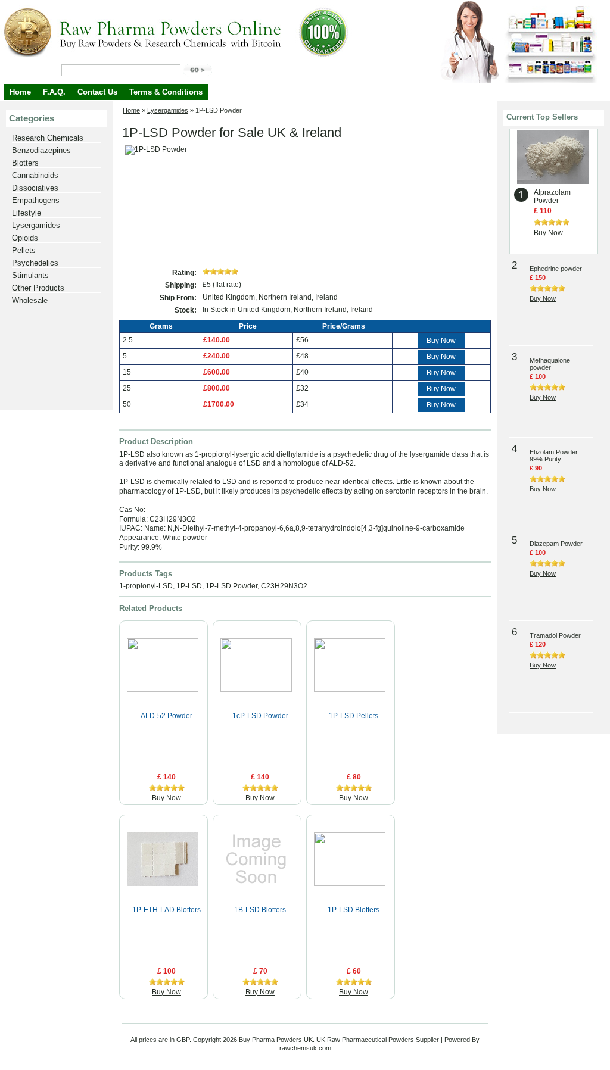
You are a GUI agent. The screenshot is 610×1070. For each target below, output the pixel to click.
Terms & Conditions (166, 92)
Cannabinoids (35, 175)
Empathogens (36, 200)
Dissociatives (35, 187)
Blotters (25, 162)
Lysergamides (36, 225)
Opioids (25, 237)
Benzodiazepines (41, 150)
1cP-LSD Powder (260, 715)
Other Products (38, 287)
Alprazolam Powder (552, 196)
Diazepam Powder (556, 543)
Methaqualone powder (550, 364)
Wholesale (30, 300)
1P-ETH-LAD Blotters (166, 909)
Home (20, 92)
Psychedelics (35, 262)
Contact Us (97, 92)
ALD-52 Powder (166, 715)
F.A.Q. (54, 92)
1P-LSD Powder (231, 586)
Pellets (24, 250)
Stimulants (30, 275)
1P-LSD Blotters (353, 909)
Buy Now (441, 340)
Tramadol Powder (555, 635)
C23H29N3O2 (284, 586)
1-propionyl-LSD (146, 586)
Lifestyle (26, 212)
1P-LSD (189, 586)
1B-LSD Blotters (260, 909)
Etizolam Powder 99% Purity (554, 455)
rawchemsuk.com (305, 1048)
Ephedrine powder (556, 268)
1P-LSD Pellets (353, 715)
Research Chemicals (47, 137)
